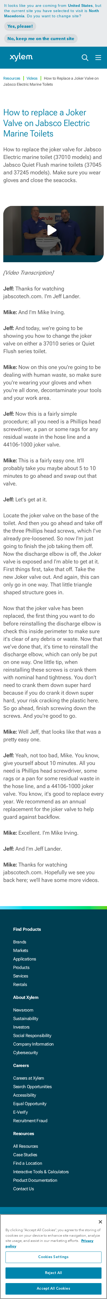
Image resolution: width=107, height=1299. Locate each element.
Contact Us (23, 1188)
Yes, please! (20, 26)
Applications (24, 959)
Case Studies (25, 1154)
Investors (21, 1027)
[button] (53, 230)
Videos (32, 78)
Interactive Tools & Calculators (41, 1171)
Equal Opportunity (29, 1103)
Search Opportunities (32, 1086)
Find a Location (27, 1163)
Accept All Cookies (53, 1288)
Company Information (33, 1044)
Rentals (20, 984)
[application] (53, 230)
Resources (12, 78)
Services (20, 976)
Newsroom (23, 1010)
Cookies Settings (53, 1257)
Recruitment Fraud (30, 1120)
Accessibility (24, 1095)
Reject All (53, 1273)
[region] (53, 1256)
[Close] (100, 1222)
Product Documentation (35, 1180)
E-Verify (20, 1112)
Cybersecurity (25, 1052)
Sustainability (25, 1018)
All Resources (25, 1146)
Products (21, 967)
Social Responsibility (32, 1035)
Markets (20, 950)
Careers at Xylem (28, 1078)
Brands (19, 942)
